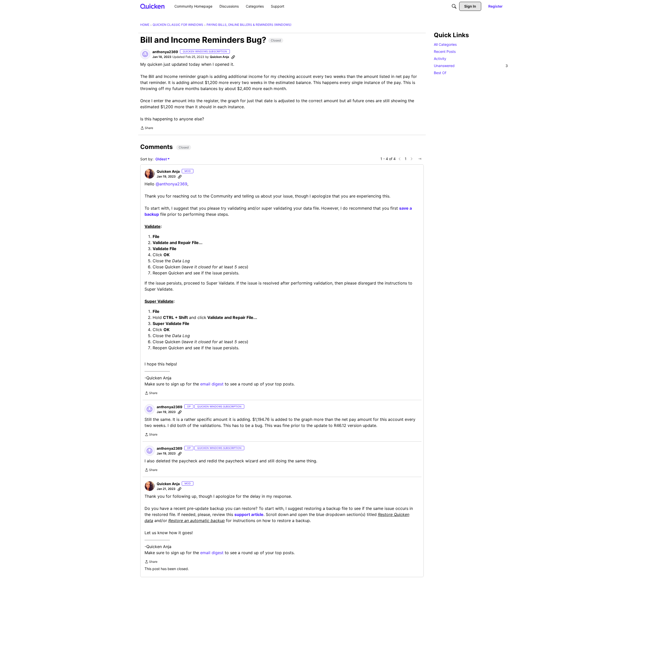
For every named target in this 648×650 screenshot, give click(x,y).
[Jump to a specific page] (420, 159)
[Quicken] (152, 6)
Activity (440, 58)
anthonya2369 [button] (165, 52)
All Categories (445, 44)
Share (146, 128)
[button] (145, 54)
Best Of (440, 73)
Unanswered (471, 65)
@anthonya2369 (171, 183)
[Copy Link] (233, 57)
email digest (212, 383)
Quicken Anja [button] (219, 57)
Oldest (161, 159)
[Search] (454, 6)
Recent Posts (445, 51)
